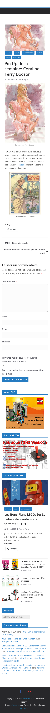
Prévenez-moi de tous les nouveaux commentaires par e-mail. (19, 359)
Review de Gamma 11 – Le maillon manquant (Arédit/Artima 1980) (23, 670)
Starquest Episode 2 (10, 641)
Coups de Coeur (28, 53)
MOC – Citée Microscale (16, 243)
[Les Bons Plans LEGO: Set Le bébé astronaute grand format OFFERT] (25, 492)
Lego (16, 509)
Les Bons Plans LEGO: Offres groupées (33, 579)
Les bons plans (26, 509)
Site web (6, 341)
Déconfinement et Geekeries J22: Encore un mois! (24, 251)
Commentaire (9, 281)
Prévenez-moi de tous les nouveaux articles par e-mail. (23, 372)
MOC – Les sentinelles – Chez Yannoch (18, 639)
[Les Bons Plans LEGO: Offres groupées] (10, 581)
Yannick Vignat (23, 80)
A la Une (8, 53)
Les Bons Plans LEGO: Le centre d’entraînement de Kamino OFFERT (32, 595)
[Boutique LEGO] (25, 454)
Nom (5, 316)
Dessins (39, 53)
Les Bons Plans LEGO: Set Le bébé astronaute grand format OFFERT (24, 519)
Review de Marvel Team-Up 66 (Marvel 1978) (26, 651)
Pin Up (8, 57)
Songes (21, 165)
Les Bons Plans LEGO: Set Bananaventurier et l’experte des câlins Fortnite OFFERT (33, 564)
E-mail (6, 329)
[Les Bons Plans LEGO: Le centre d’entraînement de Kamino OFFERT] (10, 596)
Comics (17, 53)
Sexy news (16, 57)
